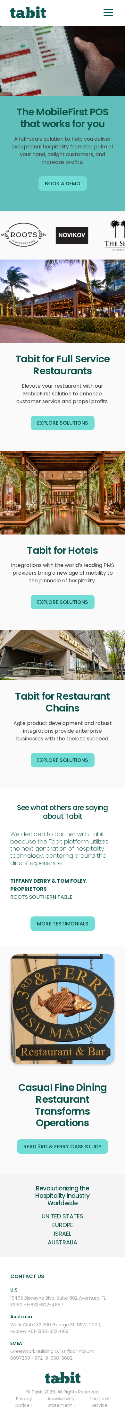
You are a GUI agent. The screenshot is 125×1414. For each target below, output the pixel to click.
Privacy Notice (23, 1402)
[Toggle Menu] (108, 13)
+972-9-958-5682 (51, 1358)
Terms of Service (99, 1402)
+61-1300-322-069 (48, 1331)
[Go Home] (28, 13)
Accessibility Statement (61, 1402)
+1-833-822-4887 (43, 1305)
